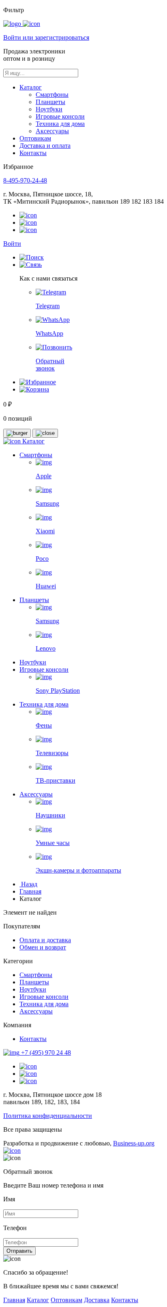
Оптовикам (35, 138)
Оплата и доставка (45, 940)
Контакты (33, 152)
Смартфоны (52, 94)
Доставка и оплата (45, 145)
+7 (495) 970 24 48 (46, 1052)
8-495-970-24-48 (25, 180)
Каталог (30, 87)
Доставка (96, 1299)
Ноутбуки (49, 109)
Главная (30, 891)
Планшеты (50, 101)
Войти (12, 243)
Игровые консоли (60, 116)
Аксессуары (52, 131)
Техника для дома (60, 123)
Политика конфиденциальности (47, 1115)
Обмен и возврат (42, 947)
